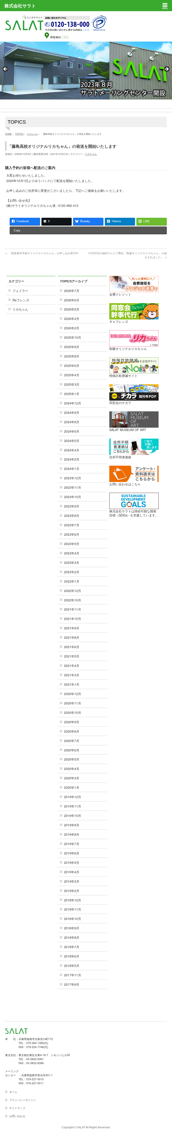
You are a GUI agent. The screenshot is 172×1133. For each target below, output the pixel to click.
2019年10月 (72, 815)
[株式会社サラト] (24, 26)
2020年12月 (72, 693)
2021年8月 (71, 637)
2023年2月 (71, 572)
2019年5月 (71, 862)
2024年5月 (71, 440)
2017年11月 (72, 975)
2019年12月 (72, 797)
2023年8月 (71, 515)
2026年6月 (71, 300)
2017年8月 (71, 984)
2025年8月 (71, 356)
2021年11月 (72, 609)
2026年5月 (71, 309)
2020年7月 (71, 740)
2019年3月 (71, 881)
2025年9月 (71, 347)
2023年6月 (71, 534)
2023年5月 (71, 543)
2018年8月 (71, 937)
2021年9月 (71, 628)
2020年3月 (71, 778)
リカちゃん (91, 154)
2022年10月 (72, 600)
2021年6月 (71, 647)
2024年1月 (71, 468)
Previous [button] (5, 69)
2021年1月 (71, 684)
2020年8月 (71, 731)
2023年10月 (72, 497)
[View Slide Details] (86, 70)
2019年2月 (71, 890)
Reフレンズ (21, 300)
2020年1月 (71, 787)
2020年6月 (71, 750)
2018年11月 (72, 909)
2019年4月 (71, 872)
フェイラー (20, 290)
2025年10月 (72, 337)
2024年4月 (71, 450)
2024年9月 (71, 412)
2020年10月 (72, 712)
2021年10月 (72, 618)
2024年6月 (71, 431)
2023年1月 (71, 581)
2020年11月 (72, 703)
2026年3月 (71, 318)
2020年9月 (71, 722)
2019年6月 (71, 853)
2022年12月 (72, 590)
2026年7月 (71, 290)
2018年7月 (71, 947)
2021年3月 (71, 675)
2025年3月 (71, 384)
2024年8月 (71, 422)
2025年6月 (71, 365)
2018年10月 (72, 918)
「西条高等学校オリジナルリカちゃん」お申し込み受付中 (41, 253)
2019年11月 (72, 806)
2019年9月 (71, 825)
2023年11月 (72, 487)
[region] (86, 70)
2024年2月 (71, 459)
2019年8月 (71, 834)
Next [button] (166, 69)
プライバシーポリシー (22, 1100)
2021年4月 (71, 665)
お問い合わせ (17, 1116)
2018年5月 (71, 965)
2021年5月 (71, 656)
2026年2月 (71, 328)
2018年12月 (72, 900)
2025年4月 (71, 375)
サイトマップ (17, 1108)
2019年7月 (71, 843)
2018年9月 (71, 928)
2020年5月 (71, 759)
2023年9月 (71, 506)
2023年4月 (71, 553)
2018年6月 (71, 956)
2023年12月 (72, 478)
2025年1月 (71, 393)
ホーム (13, 1092)
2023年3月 (71, 562)
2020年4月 (71, 768)
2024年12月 (72, 403)
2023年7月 (71, 525)
